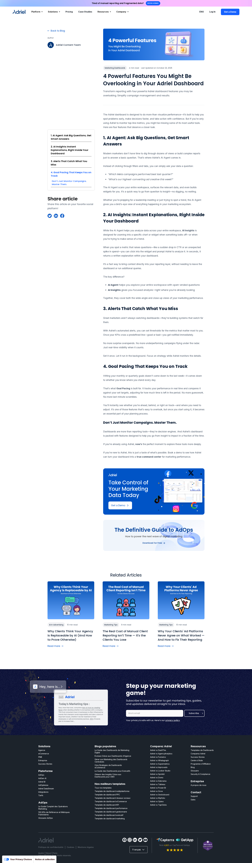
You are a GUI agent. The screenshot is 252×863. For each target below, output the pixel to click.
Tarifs (40, 795)
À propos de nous (198, 785)
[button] (37, 12)
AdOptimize (43, 785)
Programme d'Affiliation (201, 764)
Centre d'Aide (197, 760)
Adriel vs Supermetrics (160, 764)
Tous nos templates (103, 788)
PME (40, 757)
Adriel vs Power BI (158, 788)
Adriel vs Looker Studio (160, 771)
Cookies (70, 847)
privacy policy (172, 720)
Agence (41, 750)
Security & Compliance (200, 774)
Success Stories (45, 764)
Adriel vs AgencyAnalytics (161, 753)
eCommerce (43, 753)
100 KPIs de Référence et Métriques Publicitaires (54, 813)
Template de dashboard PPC (107, 794)
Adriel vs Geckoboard (159, 794)
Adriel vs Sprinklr (157, 774)
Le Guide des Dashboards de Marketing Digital (112, 751)
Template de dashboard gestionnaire (111, 812)
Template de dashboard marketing (110, 818)
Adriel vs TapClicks (158, 805)
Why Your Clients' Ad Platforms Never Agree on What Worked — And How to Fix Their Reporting (181, 635)
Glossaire (195, 771)
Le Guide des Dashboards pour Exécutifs (112, 771)
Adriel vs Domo (156, 777)
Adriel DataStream (46, 788)
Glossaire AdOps (45, 818)
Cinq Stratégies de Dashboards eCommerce (108, 766)
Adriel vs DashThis (158, 750)
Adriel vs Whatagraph (159, 760)
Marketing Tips (110, 624)
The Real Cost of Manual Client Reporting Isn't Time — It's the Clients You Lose (125, 635)
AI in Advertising (56, 624)
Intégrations (43, 792)
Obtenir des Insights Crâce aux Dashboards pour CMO (108, 775)
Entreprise (42, 760)
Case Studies (85, 12)
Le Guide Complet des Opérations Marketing (53, 807)
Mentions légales (86, 847)
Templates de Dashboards (202, 750)
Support (194, 796)
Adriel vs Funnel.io (158, 757)
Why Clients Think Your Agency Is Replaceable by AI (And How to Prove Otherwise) (70, 635)
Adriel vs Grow (156, 791)
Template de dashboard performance (111, 808)
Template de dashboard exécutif (109, 815)
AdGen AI (42, 778)
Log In (212, 12)
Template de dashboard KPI (107, 805)
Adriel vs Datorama (158, 781)
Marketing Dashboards (115, 68)
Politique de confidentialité (50, 847)
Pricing (69, 12)
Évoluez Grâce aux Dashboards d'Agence (113, 756)
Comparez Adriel (198, 753)
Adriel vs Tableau (157, 784)
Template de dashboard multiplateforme (112, 791)
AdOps (41, 775)
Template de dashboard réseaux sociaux (112, 798)
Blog (193, 767)
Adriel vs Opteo (157, 801)
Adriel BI (41, 782)
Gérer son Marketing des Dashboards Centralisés (111, 760)
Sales (193, 799)
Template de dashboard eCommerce (111, 801)
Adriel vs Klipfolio (157, 798)
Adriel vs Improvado (158, 767)
